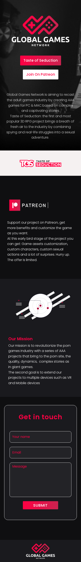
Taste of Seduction (40, 60)
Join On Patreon (40, 74)
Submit (40, 505)
